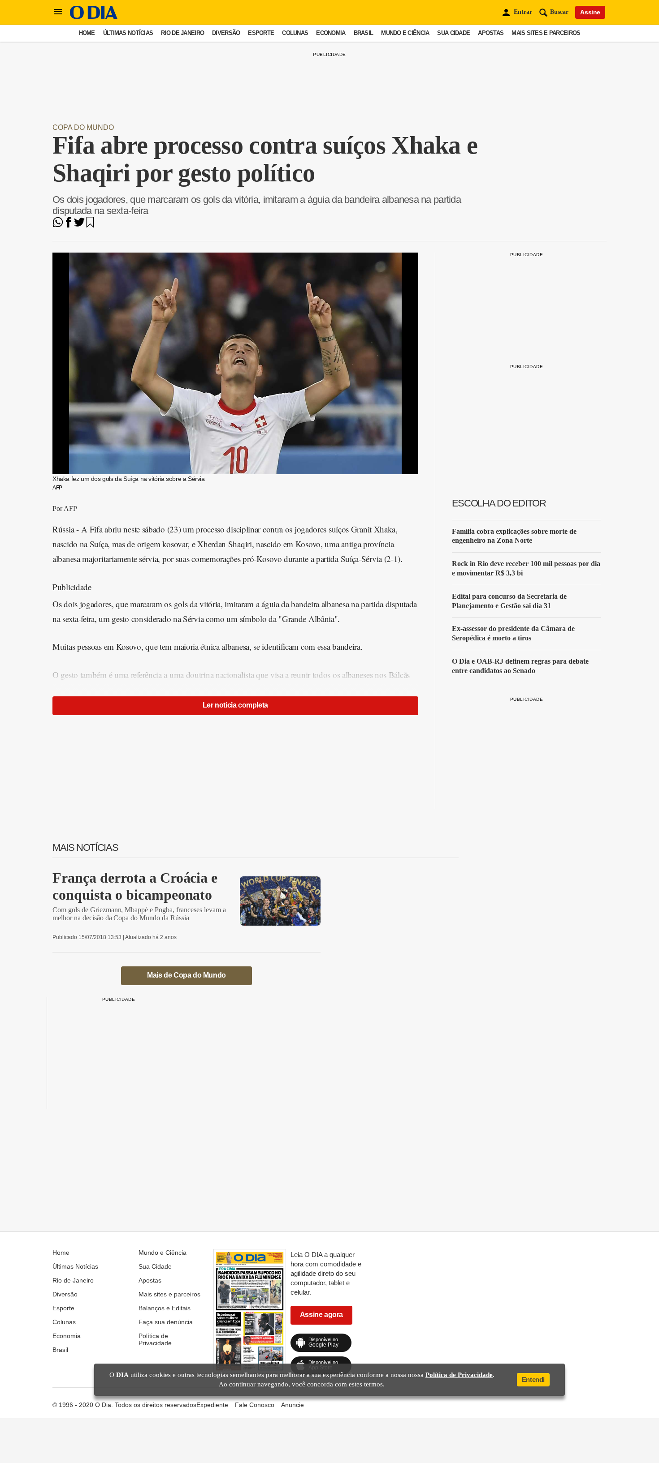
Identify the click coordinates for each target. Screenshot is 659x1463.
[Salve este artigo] (90, 225)
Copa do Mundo (83, 127)
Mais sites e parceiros (546, 33)
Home (87, 33)
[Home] (93, 17)
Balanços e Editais (165, 1308)
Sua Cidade (453, 33)
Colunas (295, 33)
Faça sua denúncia (166, 1322)
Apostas (490, 33)
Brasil (363, 33)
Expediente (212, 1404)
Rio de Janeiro (182, 33)
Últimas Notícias (128, 33)
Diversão (226, 33)
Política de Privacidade (155, 1339)
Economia (330, 33)
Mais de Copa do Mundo (186, 975)
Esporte (261, 33)
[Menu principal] (58, 12)
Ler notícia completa (235, 705)
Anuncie (292, 1404)
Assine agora (321, 1314)
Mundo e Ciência (405, 33)
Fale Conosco (254, 1404)
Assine (590, 12)
